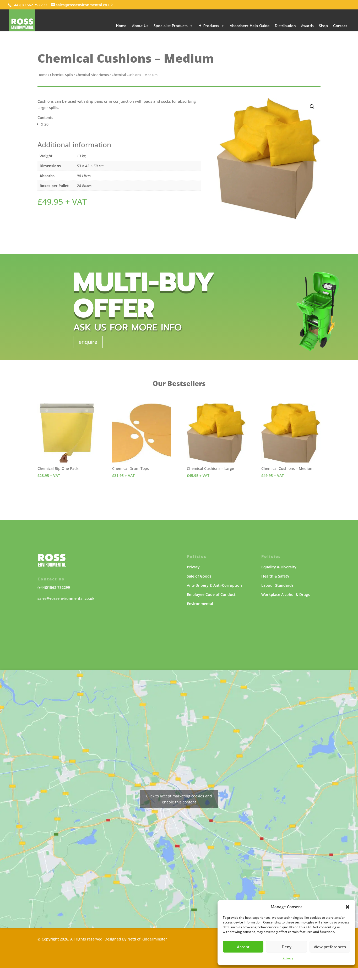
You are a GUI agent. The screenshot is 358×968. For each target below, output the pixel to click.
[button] (347, 907)
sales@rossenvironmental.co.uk (65, 598)
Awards (307, 26)
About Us (140, 26)
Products (211, 26)
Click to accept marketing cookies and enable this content (179, 798)
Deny (286, 946)
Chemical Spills (61, 74)
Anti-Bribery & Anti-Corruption (214, 585)
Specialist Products (171, 26)
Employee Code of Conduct (211, 594)
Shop (323, 26)
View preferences (330, 946)
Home (121, 26)
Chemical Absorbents (92, 74)
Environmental (200, 603)
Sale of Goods (199, 576)
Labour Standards (277, 585)
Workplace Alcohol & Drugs (285, 594)
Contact (340, 26)
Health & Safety (275, 576)
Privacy (288, 958)
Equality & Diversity (278, 566)
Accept (243, 946)
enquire (88, 341)
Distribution (285, 26)
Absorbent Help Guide (250, 26)
